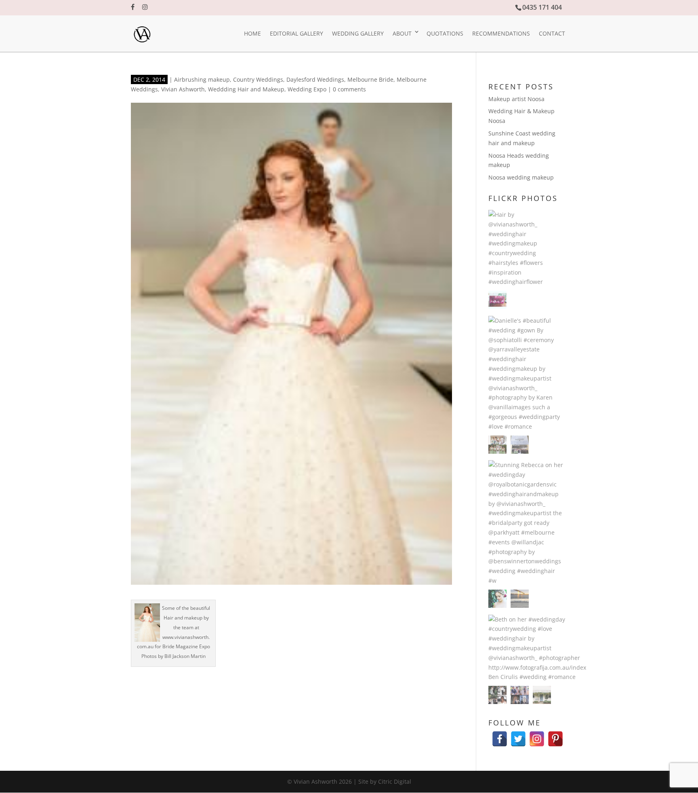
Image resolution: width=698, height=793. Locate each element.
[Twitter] (518, 735)
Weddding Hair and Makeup (246, 89)
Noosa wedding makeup (521, 177)
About (402, 33)
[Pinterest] (555, 735)
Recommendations (501, 33)
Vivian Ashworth (183, 89)
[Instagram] (536, 735)
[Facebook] (499, 735)
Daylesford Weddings (315, 79)
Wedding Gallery (358, 33)
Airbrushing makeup (202, 79)
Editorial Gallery (296, 33)
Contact (552, 33)
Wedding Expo (307, 89)
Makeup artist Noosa (516, 99)
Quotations (445, 33)
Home (252, 33)
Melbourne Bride (370, 79)
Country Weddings (258, 79)
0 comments (349, 89)
